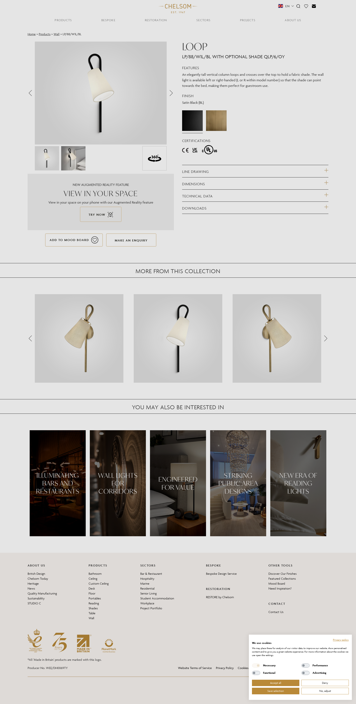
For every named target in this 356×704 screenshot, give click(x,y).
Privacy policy (341, 639)
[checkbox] (256, 665)
